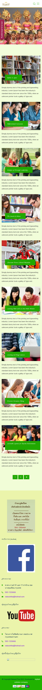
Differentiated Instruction (15, 124)
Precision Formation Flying (15, 401)
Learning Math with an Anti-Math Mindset (21, 308)
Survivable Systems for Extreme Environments (21, 443)
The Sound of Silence (14, 216)
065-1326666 (10, 592)
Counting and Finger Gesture (16, 355)
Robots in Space (12, 77)
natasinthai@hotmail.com (14, 597)
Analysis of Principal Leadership (17, 170)
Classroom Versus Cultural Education (18, 262)
